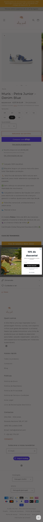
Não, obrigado (32, 272)
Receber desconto (31, 265)
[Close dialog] (41, 249)
